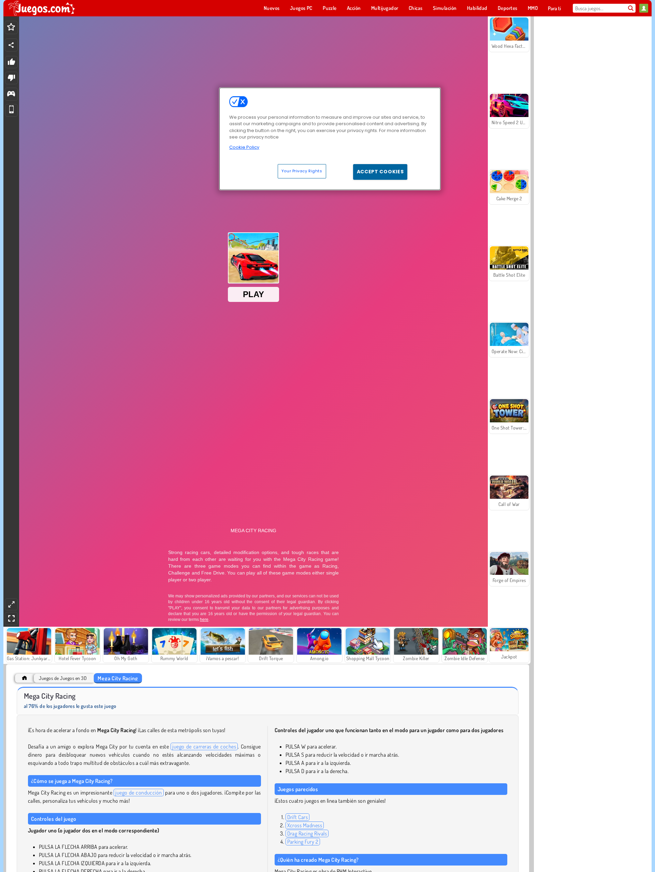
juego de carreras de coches (204, 746)
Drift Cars (297, 817)
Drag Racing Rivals (307, 833)
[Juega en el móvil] (11, 110)
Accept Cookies (380, 171)
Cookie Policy (244, 147)
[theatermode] (11, 604)
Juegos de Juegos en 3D (63, 678)
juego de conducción (138, 792)
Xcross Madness (304, 825)
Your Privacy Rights (301, 171)
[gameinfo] (11, 94)
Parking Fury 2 (303, 841)
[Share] (11, 45)
